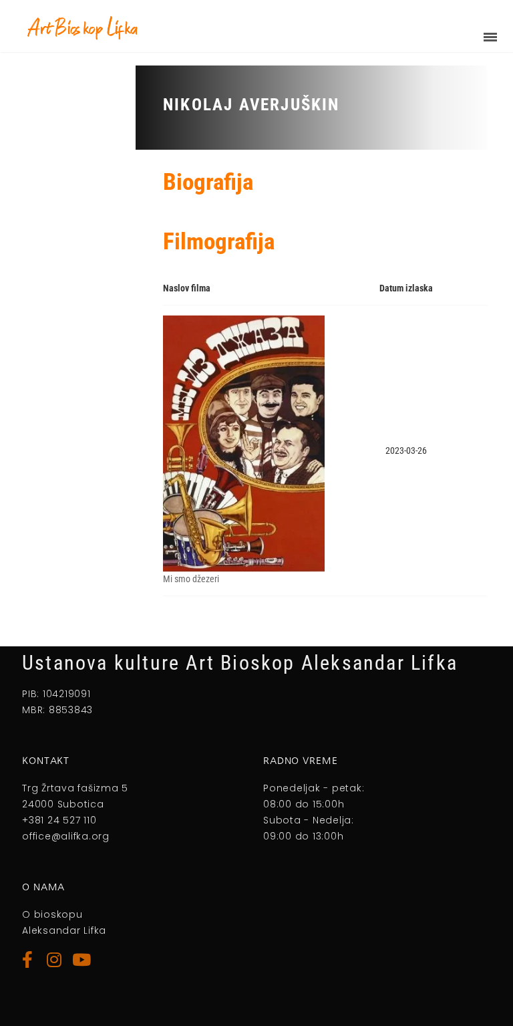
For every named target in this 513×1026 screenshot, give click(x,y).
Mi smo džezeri (191, 578)
